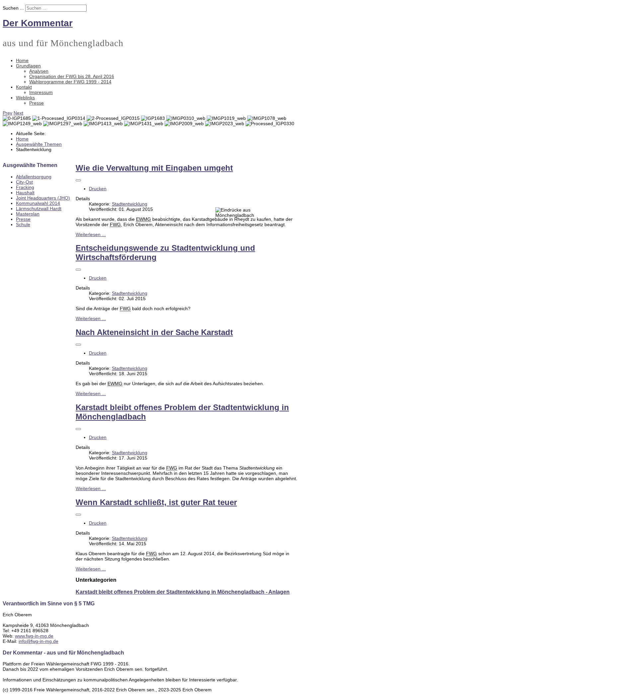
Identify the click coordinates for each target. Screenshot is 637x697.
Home (22, 60)
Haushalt (25, 192)
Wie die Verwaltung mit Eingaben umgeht (154, 167)
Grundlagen (28, 65)
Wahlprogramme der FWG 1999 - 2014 (70, 81)
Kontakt (24, 87)
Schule (23, 224)
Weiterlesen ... (91, 234)
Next (18, 113)
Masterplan (27, 214)
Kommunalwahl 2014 (38, 203)
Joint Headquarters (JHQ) (43, 198)
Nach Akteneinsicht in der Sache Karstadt (154, 332)
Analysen (38, 71)
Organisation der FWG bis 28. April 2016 (71, 76)
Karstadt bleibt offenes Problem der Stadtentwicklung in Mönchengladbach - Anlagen (183, 592)
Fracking (25, 187)
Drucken (97, 188)
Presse (36, 103)
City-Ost (24, 182)
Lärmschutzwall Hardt (38, 208)
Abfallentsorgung (33, 176)
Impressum (41, 92)
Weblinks (25, 97)
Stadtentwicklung (129, 204)
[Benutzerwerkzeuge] (78, 180)
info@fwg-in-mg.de (38, 641)
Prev (7, 113)
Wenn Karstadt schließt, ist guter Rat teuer (156, 502)
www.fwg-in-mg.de (34, 636)
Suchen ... (13, 8)
